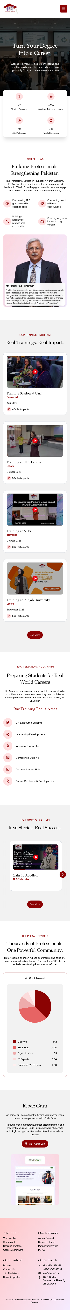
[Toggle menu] (63, 9)
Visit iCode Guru (37, 1143)
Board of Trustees (12, 1246)
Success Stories (46, 1242)
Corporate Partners (13, 1249)
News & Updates (11, 1277)
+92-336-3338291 (52, 1265)
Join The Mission (11, 1273)
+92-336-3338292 (52, 1269)
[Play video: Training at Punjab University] (35, 578)
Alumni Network (46, 1238)
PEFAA (41, 1249)
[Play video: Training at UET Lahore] (35, 441)
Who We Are (9, 1238)
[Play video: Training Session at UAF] (35, 372)
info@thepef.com (51, 1273)
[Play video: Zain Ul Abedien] (35, 857)
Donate (7, 1265)
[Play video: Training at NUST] (35, 509)
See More (35, 634)
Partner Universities (48, 1246)
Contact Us (9, 1269)
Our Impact (9, 1242)
